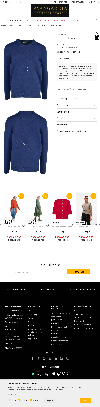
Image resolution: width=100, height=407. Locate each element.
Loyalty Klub (33, 338)
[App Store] (60, 373)
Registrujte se (78, 2)
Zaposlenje (33, 314)
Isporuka (78, 311)
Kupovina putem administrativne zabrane (35, 332)
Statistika (24, 400)
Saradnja (32, 318)
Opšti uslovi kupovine (60, 313)
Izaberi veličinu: (63, 58)
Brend (60, 118)
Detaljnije (12, 394)
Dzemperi (44, 25)
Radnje (31, 325)
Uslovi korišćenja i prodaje (59, 332)
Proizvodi (29, 25)
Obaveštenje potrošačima (56, 318)
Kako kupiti (56, 323)
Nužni (14, 400)
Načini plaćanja (58, 344)
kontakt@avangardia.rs (15, 329)
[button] (97, 20)
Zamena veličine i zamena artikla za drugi (84, 316)
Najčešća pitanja (58, 337)
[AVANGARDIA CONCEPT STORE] (50, 10)
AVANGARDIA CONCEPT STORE (12, 25)
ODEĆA (36, 25)
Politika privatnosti (59, 327)
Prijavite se (78, 272)
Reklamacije (79, 321)
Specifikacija (63, 112)
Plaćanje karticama (59, 341)
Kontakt (31, 322)
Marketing (37, 400)
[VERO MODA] (80, 222)
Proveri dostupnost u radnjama (72, 131)
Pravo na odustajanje (83, 328)
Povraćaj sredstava (82, 324)
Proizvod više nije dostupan (72, 89)
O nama (31, 311)
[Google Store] (39, 373)
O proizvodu (62, 105)
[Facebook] (32, 358)
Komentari (62, 125)
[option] (14, 219)
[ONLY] (56, 222)
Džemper (14, 231)
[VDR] (8, 222)
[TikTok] (67, 358)
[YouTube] (61, 358)
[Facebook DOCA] (38, 358)
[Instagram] (44, 358)
